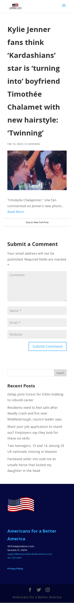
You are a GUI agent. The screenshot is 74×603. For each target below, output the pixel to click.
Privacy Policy (15, 568)
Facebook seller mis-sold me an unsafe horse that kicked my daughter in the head (31, 465)
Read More (15, 212)
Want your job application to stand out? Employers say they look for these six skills (34, 432)
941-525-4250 (14, 557)
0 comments (32, 144)
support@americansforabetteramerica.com (29, 554)
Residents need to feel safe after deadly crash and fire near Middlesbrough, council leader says (34, 413)
